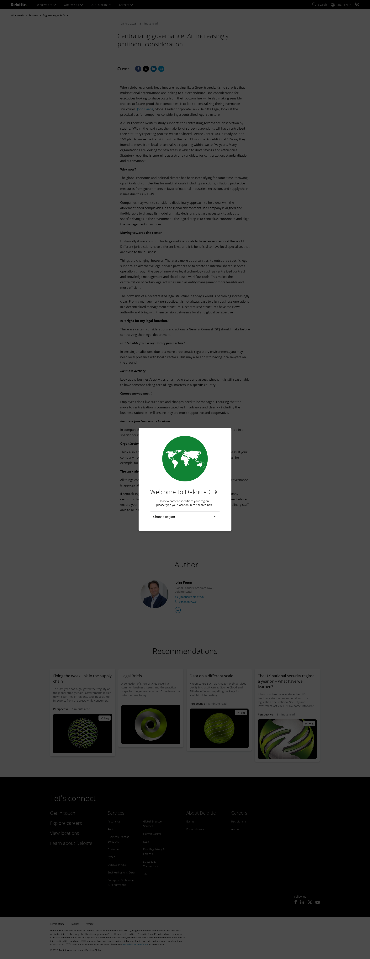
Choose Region (164, 517)
